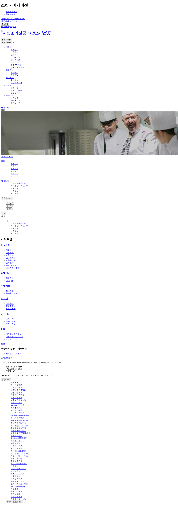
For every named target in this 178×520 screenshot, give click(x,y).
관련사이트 (6, 380)
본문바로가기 (11, 12)
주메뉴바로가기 (12, 14)
